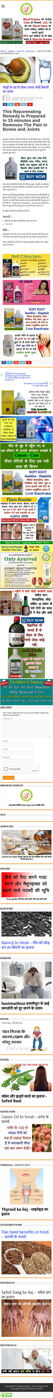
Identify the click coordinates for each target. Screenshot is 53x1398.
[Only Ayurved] (26, 8)
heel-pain (31, 98)
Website (6, 757)
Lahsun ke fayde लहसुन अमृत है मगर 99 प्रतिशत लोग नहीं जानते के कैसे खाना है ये (26, 858)
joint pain (39, 98)
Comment (8, 719)
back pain (23, 98)
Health (11, 51)
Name (5, 741)
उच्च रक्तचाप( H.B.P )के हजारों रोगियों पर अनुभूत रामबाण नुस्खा (36, 384)
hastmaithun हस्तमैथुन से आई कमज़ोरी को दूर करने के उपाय (25, 1006)
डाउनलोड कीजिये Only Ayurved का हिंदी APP (26, 805)
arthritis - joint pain (26, 51)
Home (3, 51)
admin (7, 96)
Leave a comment (11, 100)
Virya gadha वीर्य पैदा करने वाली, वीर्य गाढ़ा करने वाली (26, 899)
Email (5, 749)
